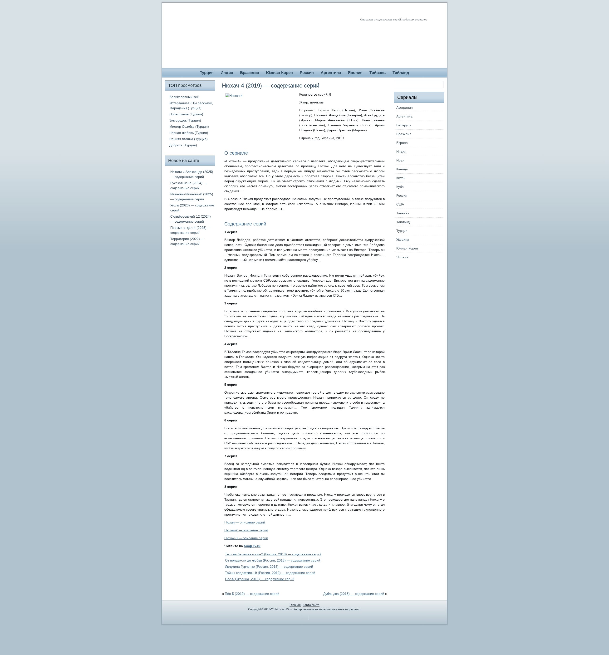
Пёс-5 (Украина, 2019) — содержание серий (259, 579)
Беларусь (403, 125)
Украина (402, 239)
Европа (402, 143)
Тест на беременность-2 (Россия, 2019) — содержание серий (273, 554)
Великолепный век (183, 97)
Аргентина (331, 72)
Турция (207, 72)
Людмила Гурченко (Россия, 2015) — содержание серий (269, 566)
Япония (355, 72)
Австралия (404, 107)
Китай (400, 178)
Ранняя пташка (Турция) (188, 139)
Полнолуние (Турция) (186, 114)
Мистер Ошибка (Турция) (189, 126)
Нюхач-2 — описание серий (246, 530)
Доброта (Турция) (183, 145)
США (400, 204)
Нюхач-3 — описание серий (246, 538)
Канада (402, 169)
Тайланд (401, 72)
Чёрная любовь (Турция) (188, 133)
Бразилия (249, 72)
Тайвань (377, 72)
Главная (295, 605)
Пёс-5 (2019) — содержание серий (252, 594)
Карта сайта (311, 605)
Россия (307, 72)
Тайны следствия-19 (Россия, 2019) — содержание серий (270, 573)
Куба (400, 187)
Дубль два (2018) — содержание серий (353, 594)
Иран (400, 160)
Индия (227, 72)
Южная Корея (279, 72)
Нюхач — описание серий (244, 522)
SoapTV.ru (252, 546)
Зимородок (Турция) (185, 120)
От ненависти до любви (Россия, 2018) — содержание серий (272, 560)
